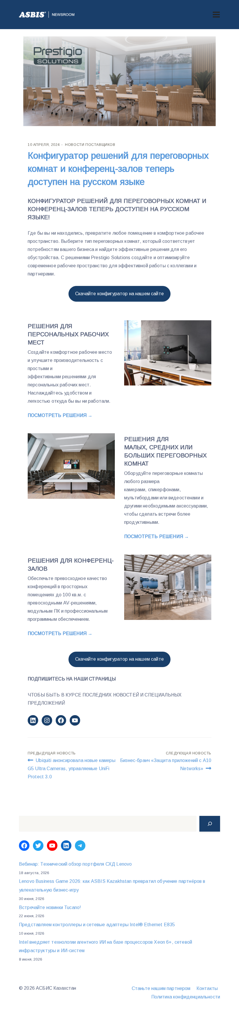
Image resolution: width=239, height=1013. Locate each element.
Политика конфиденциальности (185, 996)
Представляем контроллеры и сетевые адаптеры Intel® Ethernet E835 (97, 924)
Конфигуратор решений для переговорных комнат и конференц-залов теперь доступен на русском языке (118, 168)
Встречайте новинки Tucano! (50, 907)
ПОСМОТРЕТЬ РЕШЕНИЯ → (60, 415)
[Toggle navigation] (216, 14)
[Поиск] (209, 824)
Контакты (207, 988)
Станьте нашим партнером (161, 988)
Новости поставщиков (90, 145)
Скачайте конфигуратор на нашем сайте (119, 293)
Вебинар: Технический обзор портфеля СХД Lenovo (75, 864)
